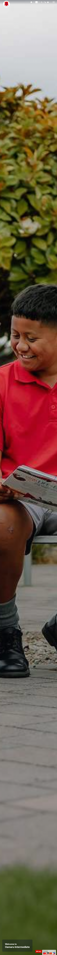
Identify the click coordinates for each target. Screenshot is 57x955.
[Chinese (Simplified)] (50, 953)
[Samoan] (44, 953)
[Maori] (47, 953)
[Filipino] (53, 953)
